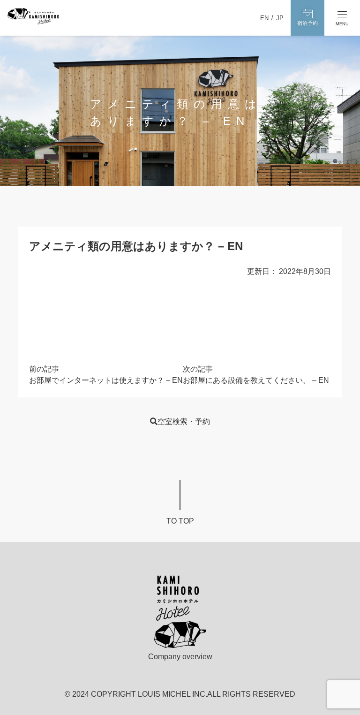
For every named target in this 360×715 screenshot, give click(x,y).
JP (280, 18)
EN (264, 18)
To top (180, 521)
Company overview (180, 657)
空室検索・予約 (184, 422)
